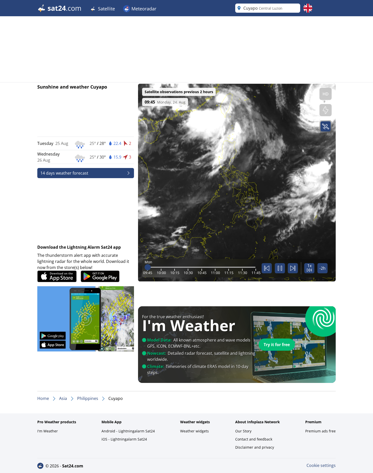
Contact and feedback (253, 439)
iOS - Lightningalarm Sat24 (124, 439)
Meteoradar (143, 9)
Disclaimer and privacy (254, 447)
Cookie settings (321, 465)
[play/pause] (280, 268)
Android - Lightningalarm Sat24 (128, 431)
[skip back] (267, 268)
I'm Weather (47, 431)
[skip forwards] (293, 268)
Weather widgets (194, 431)
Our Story (243, 431)
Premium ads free (320, 431)
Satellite (106, 9)
